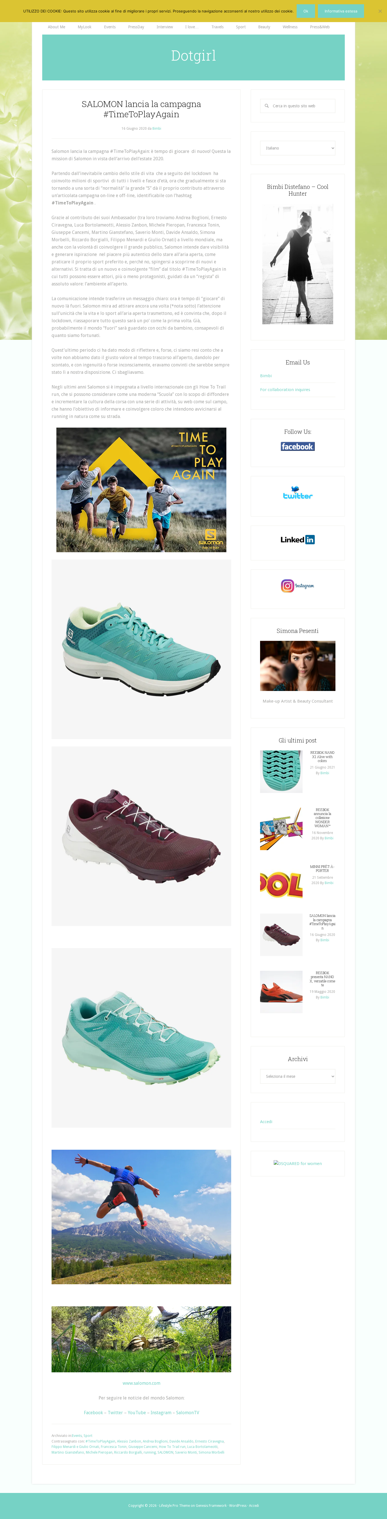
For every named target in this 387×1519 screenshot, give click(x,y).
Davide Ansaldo (181, 1441)
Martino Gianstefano (68, 1452)
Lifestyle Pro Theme (174, 1506)
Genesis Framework (211, 1506)
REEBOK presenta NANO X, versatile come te (322, 978)
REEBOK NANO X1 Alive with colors (323, 756)
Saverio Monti (186, 1452)
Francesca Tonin (114, 1447)
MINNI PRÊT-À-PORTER (322, 868)
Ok (305, 11)
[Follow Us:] (297, 446)
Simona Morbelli (211, 1452)
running (150, 1452)
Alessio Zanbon (129, 1441)
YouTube (137, 1412)
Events (77, 1436)
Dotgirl (193, 55)
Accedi (266, 1121)
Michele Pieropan (99, 1452)
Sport (88, 1436)
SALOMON (165, 1452)
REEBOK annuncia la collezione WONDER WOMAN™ (322, 817)
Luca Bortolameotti (202, 1447)
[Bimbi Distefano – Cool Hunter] (297, 264)
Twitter (115, 1412)
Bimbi (266, 375)
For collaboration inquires (285, 389)
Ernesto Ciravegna (209, 1441)
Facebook (93, 1412)
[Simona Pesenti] (297, 666)
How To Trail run (172, 1447)
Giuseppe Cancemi (142, 1447)
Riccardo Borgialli (128, 1452)
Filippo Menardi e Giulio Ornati (75, 1447)
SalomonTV (187, 1412)
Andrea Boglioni (155, 1441)
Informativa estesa (341, 11)
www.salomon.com (141, 1383)
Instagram (161, 1412)
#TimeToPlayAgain (100, 1441)
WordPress (237, 1506)
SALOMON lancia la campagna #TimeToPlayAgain (141, 109)
